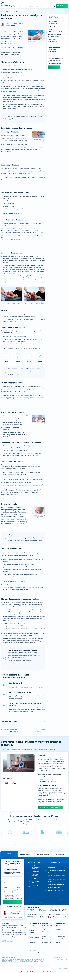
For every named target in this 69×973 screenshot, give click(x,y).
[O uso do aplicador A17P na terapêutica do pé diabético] (23, 782)
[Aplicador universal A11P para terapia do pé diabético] (6, 782)
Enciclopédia (8, 11)
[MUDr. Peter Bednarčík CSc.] (3, 24)
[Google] (54, 959)
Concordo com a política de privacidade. (13, 898)
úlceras (23, 344)
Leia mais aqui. (19, 56)
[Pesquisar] (54, 6)
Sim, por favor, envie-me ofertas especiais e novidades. (12, 896)
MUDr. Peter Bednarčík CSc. (17, 23)
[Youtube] (66, 960)
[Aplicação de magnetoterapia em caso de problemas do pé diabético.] (31, 782)
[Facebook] (58, 959)
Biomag (1, 11)
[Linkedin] (62, 959)
